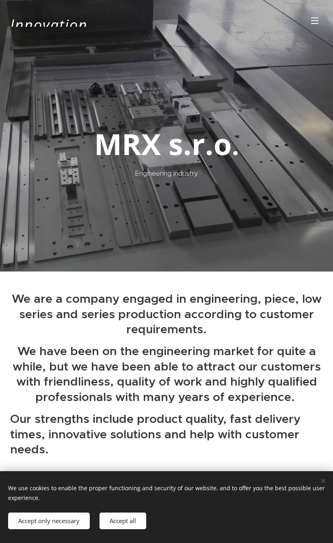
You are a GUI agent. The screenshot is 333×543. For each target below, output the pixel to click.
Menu (315, 20)
